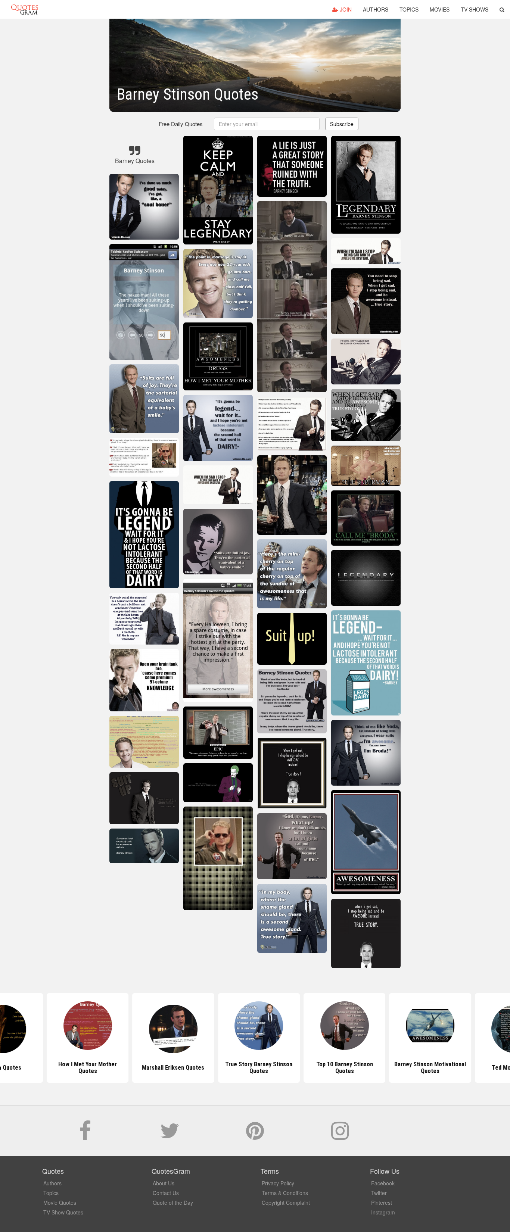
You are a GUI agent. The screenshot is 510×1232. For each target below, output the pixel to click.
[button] (502, 9)
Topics (409, 9)
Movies (440, 9)
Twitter (379, 1193)
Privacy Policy (278, 1183)
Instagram (383, 1212)
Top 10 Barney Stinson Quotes (340, 1068)
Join (345, 9)
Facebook (383, 1183)
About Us (163, 1183)
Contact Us (166, 1193)
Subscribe (342, 124)
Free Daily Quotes (181, 124)
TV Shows (474, 9)
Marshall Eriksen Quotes (169, 1067)
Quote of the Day (173, 1202)
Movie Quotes (59, 1202)
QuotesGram (24, 9)
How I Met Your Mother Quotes (84, 1068)
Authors (375, 9)
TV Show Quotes (63, 1212)
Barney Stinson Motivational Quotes (426, 1068)
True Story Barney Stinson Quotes (255, 1068)
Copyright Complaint (286, 1202)
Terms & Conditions (285, 1193)
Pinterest (381, 1202)
